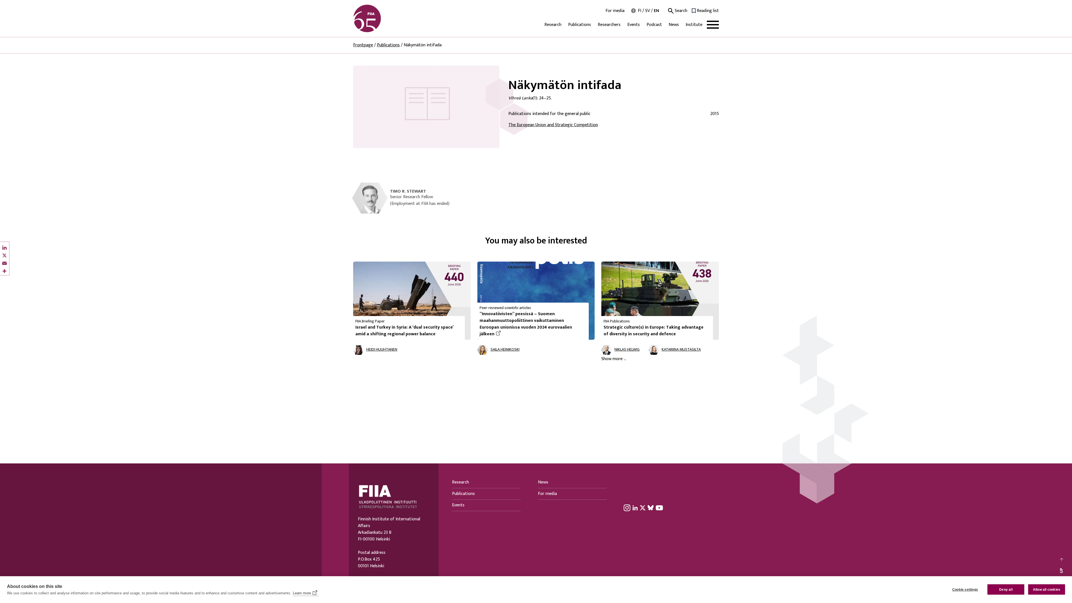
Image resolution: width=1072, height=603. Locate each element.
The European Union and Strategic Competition (553, 125)
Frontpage (363, 45)
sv (647, 11)
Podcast (654, 24)
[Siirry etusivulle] (380, 18)
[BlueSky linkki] (651, 507)
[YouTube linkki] (659, 507)
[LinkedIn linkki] (635, 507)
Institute (694, 24)
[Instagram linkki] (627, 507)
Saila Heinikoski (505, 349)
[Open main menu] (713, 24)
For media (615, 11)
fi (639, 11)
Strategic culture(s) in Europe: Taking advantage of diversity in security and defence (654, 331)
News (674, 24)
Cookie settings (965, 590)
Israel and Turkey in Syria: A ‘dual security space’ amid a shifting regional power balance (404, 331)
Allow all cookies (1046, 590)
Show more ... (613, 359)
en (656, 11)
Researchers (609, 24)
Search (680, 11)
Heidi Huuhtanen (381, 349)
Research (552, 24)
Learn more (302, 593)
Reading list (708, 11)
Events (633, 24)
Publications (579, 24)
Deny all (1006, 590)
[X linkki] (642, 507)
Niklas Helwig (627, 349)
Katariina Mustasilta (681, 349)
